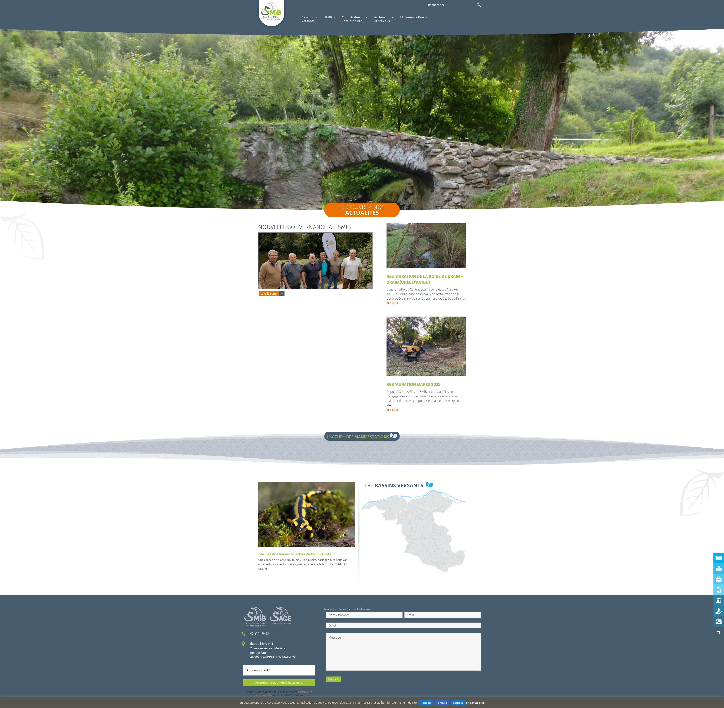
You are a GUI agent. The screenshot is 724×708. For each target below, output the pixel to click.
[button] (718, 632)
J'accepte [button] (426, 702)
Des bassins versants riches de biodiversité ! (295, 554)
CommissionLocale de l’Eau (353, 19)
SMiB (328, 17)
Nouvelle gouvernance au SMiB (304, 227)
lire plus (392, 303)
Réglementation (412, 17)
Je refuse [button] (442, 702)
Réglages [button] (458, 702)
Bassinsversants (308, 19)
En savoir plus (475, 702)
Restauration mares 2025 (413, 384)
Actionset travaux (382, 19)
